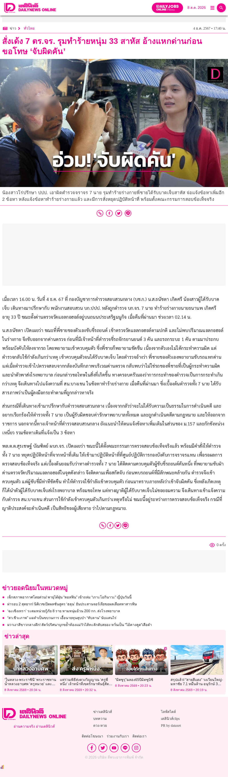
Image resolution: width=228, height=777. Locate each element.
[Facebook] (110, 525)
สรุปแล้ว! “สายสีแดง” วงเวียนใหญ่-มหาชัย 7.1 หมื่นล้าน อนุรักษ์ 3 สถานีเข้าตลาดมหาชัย (197, 684)
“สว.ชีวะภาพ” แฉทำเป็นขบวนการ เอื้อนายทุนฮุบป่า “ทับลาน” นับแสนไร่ (61, 618)
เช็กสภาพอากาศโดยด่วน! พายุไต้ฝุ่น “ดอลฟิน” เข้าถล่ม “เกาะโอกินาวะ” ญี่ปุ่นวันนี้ (69, 597)
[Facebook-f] (91, 747)
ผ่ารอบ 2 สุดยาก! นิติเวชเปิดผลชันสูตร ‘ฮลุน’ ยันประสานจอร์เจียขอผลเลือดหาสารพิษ (72, 604)
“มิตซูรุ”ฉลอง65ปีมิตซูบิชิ (134, 680)
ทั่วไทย (29, 28)
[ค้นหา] (221, 7)
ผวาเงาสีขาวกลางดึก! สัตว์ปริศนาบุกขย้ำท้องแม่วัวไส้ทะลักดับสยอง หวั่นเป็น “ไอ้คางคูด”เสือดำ (79, 625)
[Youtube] (114, 747)
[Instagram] (136, 747)
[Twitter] (117, 525)
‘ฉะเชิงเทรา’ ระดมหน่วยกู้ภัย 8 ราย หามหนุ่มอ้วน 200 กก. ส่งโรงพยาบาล (63, 611)
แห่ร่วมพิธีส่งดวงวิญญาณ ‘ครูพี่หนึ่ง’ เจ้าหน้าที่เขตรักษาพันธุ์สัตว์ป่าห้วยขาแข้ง (85, 684)
